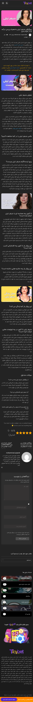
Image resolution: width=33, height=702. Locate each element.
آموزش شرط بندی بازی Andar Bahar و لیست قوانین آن (6, 445)
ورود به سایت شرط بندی (9, 699)
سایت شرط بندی (14, 68)
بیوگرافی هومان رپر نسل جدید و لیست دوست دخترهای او (26, 445)
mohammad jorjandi (20, 34)
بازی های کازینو (18, 45)
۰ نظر (5, 34)
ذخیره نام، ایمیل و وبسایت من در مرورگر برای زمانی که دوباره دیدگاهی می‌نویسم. (18, 533)
